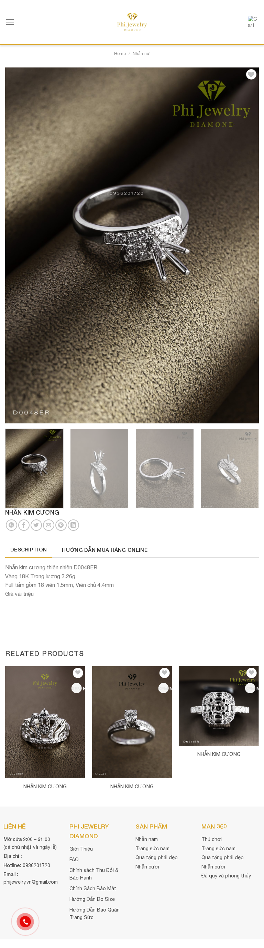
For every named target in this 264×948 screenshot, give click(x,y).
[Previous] (19, 245)
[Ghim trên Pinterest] (61, 525)
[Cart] (253, 22)
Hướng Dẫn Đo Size (92, 899)
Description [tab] (28, 549)
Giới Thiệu (81, 849)
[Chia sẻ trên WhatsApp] (11, 525)
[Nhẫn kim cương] (45, 722)
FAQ (74, 859)
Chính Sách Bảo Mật (92, 888)
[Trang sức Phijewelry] (132, 22)
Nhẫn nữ (141, 53)
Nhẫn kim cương (45, 786)
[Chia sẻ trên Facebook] (24, 525)
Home (120, 53)
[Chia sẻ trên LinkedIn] (73, 525)
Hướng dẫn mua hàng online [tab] (104, 550)
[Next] (245, 245)
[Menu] (10, 22)
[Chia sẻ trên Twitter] (36, 525)
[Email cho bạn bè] (48, 525)
